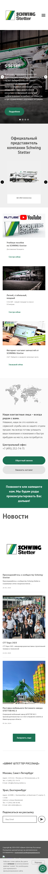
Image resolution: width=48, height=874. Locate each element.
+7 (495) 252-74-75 (14, 442)
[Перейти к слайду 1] (20, 113)
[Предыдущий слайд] (2, 73)
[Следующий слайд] (45, 73)
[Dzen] (15, 854)
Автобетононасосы (24, 192)
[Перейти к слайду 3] (25, 113)
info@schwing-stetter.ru (17, 777)
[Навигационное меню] (43, 15)
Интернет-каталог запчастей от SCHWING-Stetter (23, 345)
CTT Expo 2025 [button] (10, 636)
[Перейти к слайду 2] (22, 113)
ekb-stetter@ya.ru (14, 799)
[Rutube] (5, 851)
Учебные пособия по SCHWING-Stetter (17, 238)
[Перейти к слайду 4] (28, 113)
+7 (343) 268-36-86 (13, 796)
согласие (10, 864)
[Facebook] (20, 854)
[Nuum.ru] (10, 854)
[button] (24, 454)
